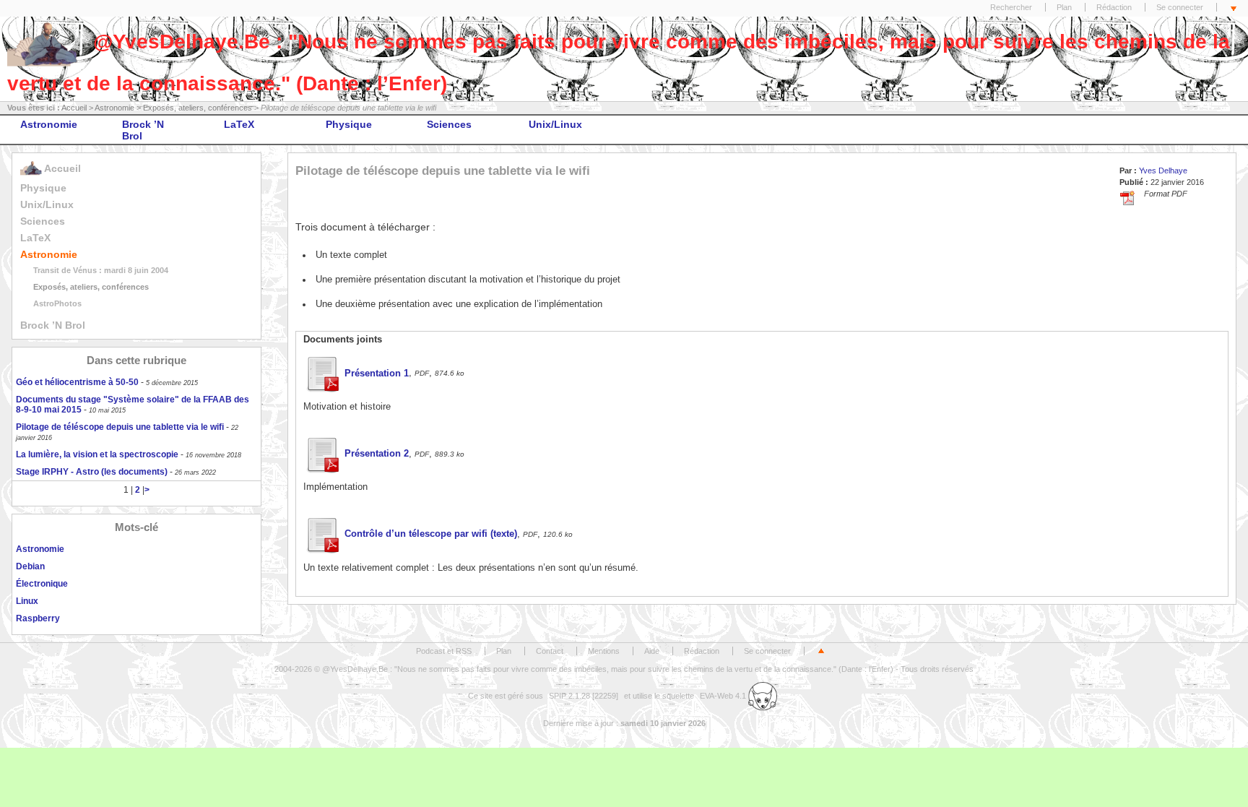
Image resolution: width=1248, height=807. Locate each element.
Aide (651, 651)
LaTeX (239, 124)
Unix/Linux (555, 124)
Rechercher (1011, 7)
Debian (30, 566)
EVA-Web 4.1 (724, 695)
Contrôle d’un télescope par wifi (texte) (430, 534)
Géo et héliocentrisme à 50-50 (77, 382)
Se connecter (1179, 7)
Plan (1064, 7)
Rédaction (1114, 7)
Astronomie (114, 107)
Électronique (42, 584)
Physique (349, 124)
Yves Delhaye (1163, 170)
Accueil (74, 107)
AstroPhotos (57, 303)
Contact (549, 651)
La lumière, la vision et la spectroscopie (97, 454)
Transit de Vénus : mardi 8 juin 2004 (100, 270)
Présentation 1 (376, 373)
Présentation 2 (376, 454)
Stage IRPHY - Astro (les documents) (92, 472)
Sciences (449, 124)
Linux (27, 601)
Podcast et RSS (444, 651)
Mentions (604, 651)
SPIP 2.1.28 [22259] (583, 695)
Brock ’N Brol (143, 130)
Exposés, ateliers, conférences (197, 107)
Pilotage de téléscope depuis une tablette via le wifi (120, 427)
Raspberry (38, 618)
